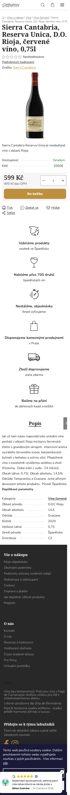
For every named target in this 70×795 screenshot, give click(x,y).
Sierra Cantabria (24, 67)
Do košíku (35, 194)
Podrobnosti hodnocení (18, 62)
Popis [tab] (35, 423)
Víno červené (57, 498)
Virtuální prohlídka (17, 666)
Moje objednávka (15, 562)
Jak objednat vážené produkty (24, 597)
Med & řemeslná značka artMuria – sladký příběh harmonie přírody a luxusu (33, 710)
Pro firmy (10, 660)
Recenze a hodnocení (18, 642)
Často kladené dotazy (19, 654)
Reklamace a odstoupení (21, 579)
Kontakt (9, 631)
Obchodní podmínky (18, 568)
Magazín (9, 603)
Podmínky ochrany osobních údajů (27, 573)
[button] (62, 772)
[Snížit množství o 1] (43, 180)
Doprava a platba (15, 591)
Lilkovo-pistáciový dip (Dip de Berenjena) (32, 703)
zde (5, 763)
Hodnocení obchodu (18, 648)
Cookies (9, 585)
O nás (8, 636)
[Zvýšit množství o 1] (63, 180)
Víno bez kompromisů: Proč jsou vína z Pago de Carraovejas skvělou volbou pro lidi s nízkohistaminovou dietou (34, 695)
